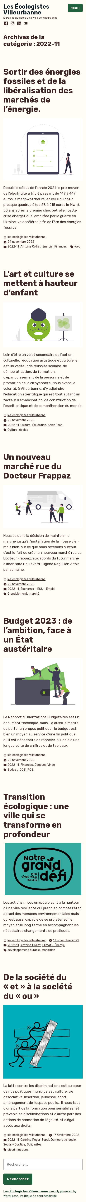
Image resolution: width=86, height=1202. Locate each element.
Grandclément (17, 593)
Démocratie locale (63, 1140)
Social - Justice (14, 1144)
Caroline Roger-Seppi (34, 1140)
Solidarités (34, 1144)
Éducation (39, 425)
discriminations (18, 1149)
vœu (77, 246)
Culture (25, 425)
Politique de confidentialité (38, 1196)
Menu (77, 7)
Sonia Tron (55, 425)
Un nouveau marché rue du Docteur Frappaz (37, 466)
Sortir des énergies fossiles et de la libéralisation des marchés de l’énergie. (42, 90)
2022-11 (13, 246)
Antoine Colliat (30, 246)
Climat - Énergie (53, 945)
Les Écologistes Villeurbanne (26, 9)
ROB (30, 769)
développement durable (24, 950)
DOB (22, 769)
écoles (23, 430)
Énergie (47, 246)
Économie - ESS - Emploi (37, 589)
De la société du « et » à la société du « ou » (37, 986)
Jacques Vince (45, 765)
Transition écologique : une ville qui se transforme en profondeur (36, 815)
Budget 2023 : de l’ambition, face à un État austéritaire (37, 635)
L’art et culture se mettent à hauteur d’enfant (40, 283)
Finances (60, 246)
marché (34, 593)
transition (48, 950)
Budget (13, 769)
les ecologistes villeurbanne (27, 237)
